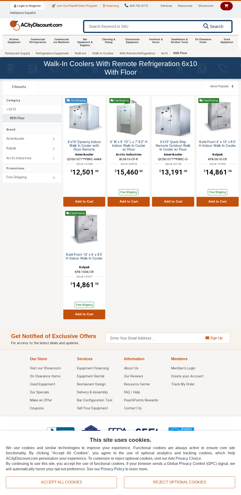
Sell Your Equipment (92, 408)
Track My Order (183, 384)
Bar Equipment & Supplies (85, 42)
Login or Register (28, 6)
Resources (185, 6)
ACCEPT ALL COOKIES (61, 482)
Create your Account (187, 376)
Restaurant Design (91, 384)
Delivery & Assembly (92, 392)
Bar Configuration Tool (94, 400)
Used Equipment (227, 41)
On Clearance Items (203, 41)
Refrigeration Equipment (52, 53)
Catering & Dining (108, 41)
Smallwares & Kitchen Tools (179, 41)
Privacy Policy (113, 469)
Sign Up (216, 338)
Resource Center (137, 384)
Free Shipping (128, 192)
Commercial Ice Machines (61, 41)
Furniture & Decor (156, 41)
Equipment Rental (90, 376)
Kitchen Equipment (14, 41)
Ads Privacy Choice (184, 458)
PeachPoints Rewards (141, 400)
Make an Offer (41, 400)
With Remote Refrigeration (137, 53)
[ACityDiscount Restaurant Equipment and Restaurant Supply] (36, 25)
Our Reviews (133, 376)
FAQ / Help (132, 392)
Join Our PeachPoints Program (76, 6)
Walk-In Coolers (103, 53)
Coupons (37, 408)
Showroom (205, 6)
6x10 (164, 53)
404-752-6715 (138, 6)
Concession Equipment (132, 41)
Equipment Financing (93, 368)
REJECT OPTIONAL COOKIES (179, 482)
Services (166, 6)
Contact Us (133, 408)
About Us (131, 368)
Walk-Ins (80, 53)
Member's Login (183, 368)
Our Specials (39, 392)
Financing (112, 6)
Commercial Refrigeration (37, 41)
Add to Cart (84, 201)
